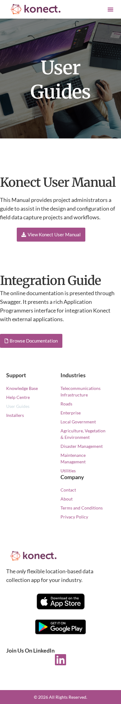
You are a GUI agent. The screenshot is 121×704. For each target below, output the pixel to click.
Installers (15, 415)
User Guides (17, 406)
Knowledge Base (22, 388)
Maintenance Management (73, 458)
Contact (68, 489)
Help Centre (18, 397)
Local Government (78, 421)
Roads (66, 403)
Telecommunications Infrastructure (80, 391)
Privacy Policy (74, 516)
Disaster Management (81, 446)
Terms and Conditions (81, 507)
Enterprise (70, 412)
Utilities (68, 470)
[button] (110, 9)
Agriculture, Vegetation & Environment (82, 434)
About (66, 498)
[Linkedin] (60, 659)
